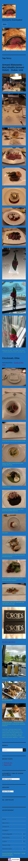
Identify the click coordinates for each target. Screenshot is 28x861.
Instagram (5, 830)
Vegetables (14, 734)
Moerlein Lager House (8, 642)
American (11, 729)
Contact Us (5, 826)
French (4, 732)
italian (15, 351)
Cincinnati (4, 731)
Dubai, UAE (18, 350)
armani (5, 351)
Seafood (17, 732)
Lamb (7, 732)
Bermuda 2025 (8, 763)
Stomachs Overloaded (12, 20)
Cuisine (4, 841)
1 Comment (22, 737)
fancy (12, 351)
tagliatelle (15, 737)
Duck (20, 731)
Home (4, 819)
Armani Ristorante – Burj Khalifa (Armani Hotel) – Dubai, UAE (13, 67)
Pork (13, 732)
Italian (23, 350)
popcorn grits (5, 737)
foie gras (14, 735)
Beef (15, 729)
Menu (4, 24)
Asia (14, 350)
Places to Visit (6, 845)
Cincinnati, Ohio (10, 358)
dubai (9, 351)
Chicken (19, 729)
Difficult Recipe (11, 731)
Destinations (6, 837)
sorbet (10, 737)
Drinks (17, 731)
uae (24, 351)
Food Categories (7, 834)
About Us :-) (5, 823)
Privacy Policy (17, 853)
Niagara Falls (7, 765)
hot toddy (19, 735)
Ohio (10, 732)
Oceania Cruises (7, 848)
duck (7, 735)
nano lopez (20, 351)
